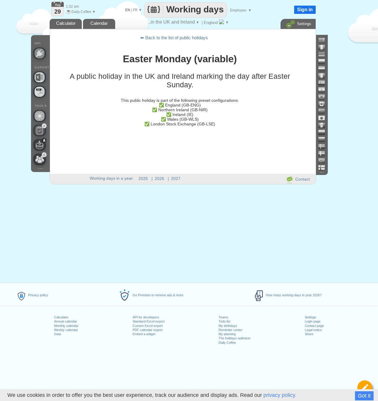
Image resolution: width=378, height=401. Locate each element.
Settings (310, 317)
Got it (364, 396)
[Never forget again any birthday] (39, 145)
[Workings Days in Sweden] (324, 146)
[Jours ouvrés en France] (324, 47)
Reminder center (230, 330)
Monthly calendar (66, 326)
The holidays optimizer (235, 338)
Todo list (224, 321)
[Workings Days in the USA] (324, 40)
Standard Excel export (148, 321)
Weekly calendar (66, 330)
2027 (175, 178)
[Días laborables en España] (324, 82)
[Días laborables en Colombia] (324, 132)
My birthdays (228, 326)
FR (135, 10)
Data (57, 334)
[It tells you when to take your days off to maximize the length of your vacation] (39, 116)
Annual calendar (65, 321)
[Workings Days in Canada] (324, 103)
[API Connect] (39, 53)
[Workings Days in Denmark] (324, 153)
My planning (227, 334)
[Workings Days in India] (324, 89)
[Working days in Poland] (324, 61)
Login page (312, 321)
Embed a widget (144, 334)
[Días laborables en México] (324, 125)
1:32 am (72, 6)
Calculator (61, 317)
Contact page (314, 326)
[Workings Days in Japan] (324, 118)
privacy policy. (279, 395)
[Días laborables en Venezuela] (324, 139)
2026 (159, 178)
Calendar (99, 23)
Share (309, 334)
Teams (223, 317)
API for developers (146, 317)
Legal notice (313, 330)
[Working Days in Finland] (324, 167)
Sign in (305, 9)
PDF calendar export (147, 330)
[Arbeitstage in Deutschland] (324, 54)
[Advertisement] (182, 232)
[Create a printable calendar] (39, 92)
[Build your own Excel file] (39, 77)
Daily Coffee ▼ (81, 12)
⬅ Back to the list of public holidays (174, 37)
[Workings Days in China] (324, 110)
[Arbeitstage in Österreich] (324, 68)
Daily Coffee (227, 342)
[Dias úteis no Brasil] (324, 96)
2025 (143, 178)
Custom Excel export (148, 326)
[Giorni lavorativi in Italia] (324, 75)
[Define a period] (364, 387)
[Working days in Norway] (324, 160)
